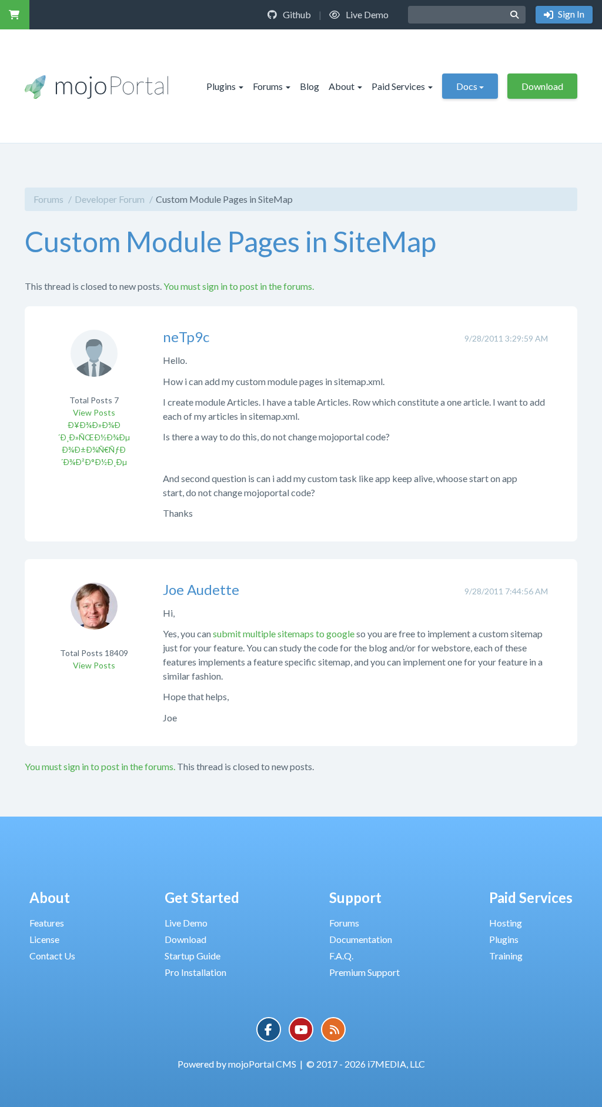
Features (46, 922)
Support (355, 897)
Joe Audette (201, 589)
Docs (466, 86)
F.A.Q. (341, 955)
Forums (268, 86)
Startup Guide (192, 955)
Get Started (202, 897)
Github (296, 14)
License (44, 939)
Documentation (360, 939)
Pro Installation (195, 972)
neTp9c (186, 336)
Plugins (221, 86)
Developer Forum (110, 199)
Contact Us (52, 955)
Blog (309, 86)
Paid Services (398, 86)
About (341, 86)
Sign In (570, 13)
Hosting (505, 922)
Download (542, 86)
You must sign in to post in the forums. (238, 286)
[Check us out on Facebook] (268, 1029)
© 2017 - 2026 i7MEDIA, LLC (365, 1063)
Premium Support (364, 972)
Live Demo (366, 14)
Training (506, 955)
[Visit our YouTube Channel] (301, 1029)
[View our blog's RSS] (333, 1029)
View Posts (94, 412)
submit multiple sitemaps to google (283, 633)
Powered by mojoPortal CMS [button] (237, 1063)
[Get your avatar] (94, 361)
